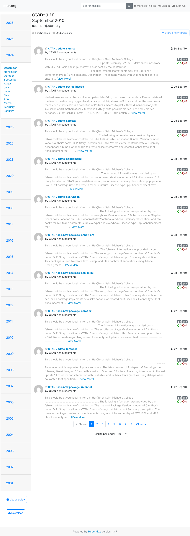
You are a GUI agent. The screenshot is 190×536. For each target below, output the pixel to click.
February (9, 106)
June (7, 91)
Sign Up (180, 5)
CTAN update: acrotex (62, 120)
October (9, 75)
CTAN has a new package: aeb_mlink (71, 272)
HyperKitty (94, 531)
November (10, 71)
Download (17, 512)
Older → (141, 424)
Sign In (165, 5)
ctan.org (10, 6)
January (9, 110)
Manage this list (146, 5)
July (6, 87)
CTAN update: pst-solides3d (66, 86)
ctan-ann (43, 14)
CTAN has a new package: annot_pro (71, 234)
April (6, 99)
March (8, 103)
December (10, 67)
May (6, 95)
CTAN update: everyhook (64, 196)
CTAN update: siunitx (61, 48)
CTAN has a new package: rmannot (70, 387)
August (8, 83)
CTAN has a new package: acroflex (69, 310)
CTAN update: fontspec (62, 348)
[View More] (64, 78)
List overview (17, 499)
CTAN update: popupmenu (65, 158)
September (10, 79)
